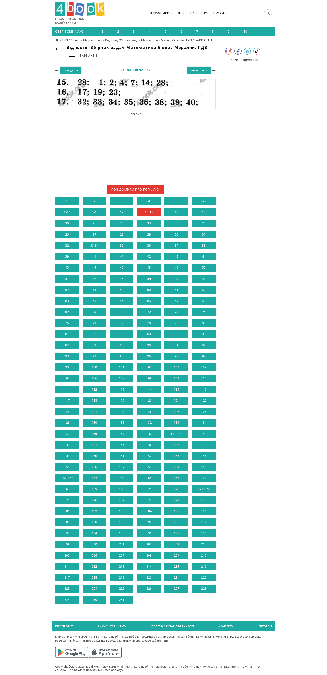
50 (204, 267)
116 (203, 389)
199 (67, 544)
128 (203, 411)
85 (176, 334)
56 (204, 278)
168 (67, 489)
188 (94, 522)
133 (176, 422)
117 (67, 400)
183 (121, 511)
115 (176, 389)
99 (67, 367)
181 (67, 511)
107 (121, 378)
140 (149, 433)
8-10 (67, 212)
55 (176, 278)
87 (67, 345)
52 (94, 278)
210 (203, 555)
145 (121, 445)
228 (203, 588)
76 (94, 323)
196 (149, 533)
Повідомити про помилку (135, 189)
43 (176, 256)
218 (94, 577)
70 (94, 312)
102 (149, 367)
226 (149, 588)
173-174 (204, 489)
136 (94, 433)
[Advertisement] (135, 147)
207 (121, 555)
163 (94, 478)
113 (121, 389)
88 (94, 345)
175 (67, 500)
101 (121, 367)
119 (121, 400)
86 (204, 334)
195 (121, 533)
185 (176, 511)
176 (94, 500)
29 (149, 234)
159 (176, 467)
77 (121, 323)
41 (121, 256)
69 (67, 312)
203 (176, 544)
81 (67, 334)
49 (176, 267)
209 (176, 555)
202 (149, 544)
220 (149, 577)
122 (203, 400)
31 (204, 234)
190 (149, 522)
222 (203, 577)
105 (67, 378)
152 (149, 456)
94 (94, 356)
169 (94, 489)
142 (203, 433)
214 (149, 566)
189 (121, 522)
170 (121, 489)
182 (94, 511)
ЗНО (204, 13)
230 (94, 599)
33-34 (94, 245)
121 (176, 400)
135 (67, 433)
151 (121, 456)
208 (149, 555)
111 (67, 389)
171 (149, 489)
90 (149, 345)
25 (204, 223)
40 (94, 256)
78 (149, 323)
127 (176, 411)
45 (67, 267)
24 (176, 223)
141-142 (176, 433)
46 (94, 267)
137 (121, 433)
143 (67, 445)
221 (176, 577)
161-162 (67, 478)
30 (176, 234)
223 (67, 588)
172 (176, 489)
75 (67, 323)
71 (121, 312)
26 (67, 234)
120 (149, 400)
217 (67, 577)
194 (94, 533)
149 (67, 456)
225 (121, 588)
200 (94, 544)
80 (204, 323)
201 (121, 544)
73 (176, 312)
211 (67, 566)
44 (204, 256)
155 (67, 467)
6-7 (203, 201)
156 (94, 467)
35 (121, 245)
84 (149, 334)
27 (94, 234)
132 (149, 422)
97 (176, 356)
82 (94, 334)
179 (176, 500)
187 (67, 522)
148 (203, 445)
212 (94, 566)
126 (149, 411)
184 (149, 511)
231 (121, 599)
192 (203, 522)
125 (121, 411)
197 (176, 533)
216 (203, 566)
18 (176, 212)
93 (67, 356)
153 (176, 456)
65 (121, 301)
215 (176, 566)
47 (121, 267)
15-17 (149, 212)
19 (204, 212)
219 (121, 577)
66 (149, 301)
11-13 (94, 212)
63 (67, 301)
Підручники (159, 13)
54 (149, 278)
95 (121, 356)
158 (149, 467)
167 (203, 478)
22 (121, 223)
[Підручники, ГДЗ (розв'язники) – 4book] (57, 40)
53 (121, 278)
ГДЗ (179, 13)
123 (67, 411)
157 (121, 467)
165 (149, 478)
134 (203, 422)
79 (176, 323)
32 (67, 245)
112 (94, 389)
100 (94, 367)
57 (67, 290)
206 (94, 555)
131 (121, 422)
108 (149, 378)
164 (121, 478)
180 (203, 500)
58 (94, 290)
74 (204, 312)
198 (203, 533)
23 (149, 223)
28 (121, 234)
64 (94, 301)
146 (149, 445)
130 (94, 422)
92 (204, 345)
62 (204, 290)
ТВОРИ (218, 13)
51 (67, 278)
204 (203, 544)
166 (176, 478)
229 (67, 599)
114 (149, 389)
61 (176, 290)
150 (94, 456)
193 (67, 533)
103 (176, 367)
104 (203, 367)
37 (176, 245)
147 (176, 445)
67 (176, 301)
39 (67, 256)
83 (121, 334)
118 (94, 400)
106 (94, 378)
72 (149, 312)
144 (94, 445)
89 (121, 345)
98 (204, 356)
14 (121, 212)
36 (149, 245)
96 (149, 356)
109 (176, 378)
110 (203, 378)
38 (204, 245)
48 (149, 267)
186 (203, 511)
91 (176, 345)
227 (176, 588)
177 (121, 500)
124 (94, 411)
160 (203, 467)
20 (67, 223)
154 (203, 456)
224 (94, 588)
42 (149, 256)
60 (149, 290)
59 (121, 290)
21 (94, 223)
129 (67, 422)
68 (204, 301)
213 (121, 566)
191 (176, 522)
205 (67, 555)
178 (149, 500)
